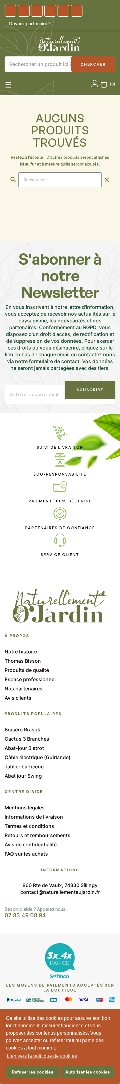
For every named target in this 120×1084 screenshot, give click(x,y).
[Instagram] (10, 11)
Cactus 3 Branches (27, 739)
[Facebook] (24, 11)
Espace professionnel (30, 679)
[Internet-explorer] (63, 11)
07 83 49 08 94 (25, 915)
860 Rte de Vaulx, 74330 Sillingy (60, 885)
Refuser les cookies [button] (32, 1072)
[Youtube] (50, 11)
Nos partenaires (23, 688)
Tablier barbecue (24, 766)
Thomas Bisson (23, 661)
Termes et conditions (29, 826)
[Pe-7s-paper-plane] (76, 11)
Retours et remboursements (37, 835)
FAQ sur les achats (26, 854)
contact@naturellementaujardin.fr (60, 892)
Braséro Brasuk (22, 729)
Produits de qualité (27, 670)
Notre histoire (21, 651)
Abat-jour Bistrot (24, 748)
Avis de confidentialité (31, 844)
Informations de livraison (34, 817)
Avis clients (18, 698)
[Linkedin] (37, 11)
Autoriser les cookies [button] (87, 1072)
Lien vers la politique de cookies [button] (42, 1056)
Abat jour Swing (23, 776)
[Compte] (94, 84)
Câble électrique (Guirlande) (37, 757)
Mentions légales (25, 807)
